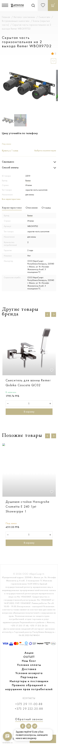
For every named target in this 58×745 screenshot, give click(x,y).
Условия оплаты (29, 665)
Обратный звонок (29, 719)
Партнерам (29, 677)
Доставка (29, 669)
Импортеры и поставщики (29, 681)
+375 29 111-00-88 (29, 704)
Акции (29, 653)
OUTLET (29, 657)
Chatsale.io (7, 743)
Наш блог (29, 661)
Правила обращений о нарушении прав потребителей (29, 687)
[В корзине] (53, 5)
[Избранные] (43, 5)
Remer (28, 180)
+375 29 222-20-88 (29, 708)
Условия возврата (29, 673)
